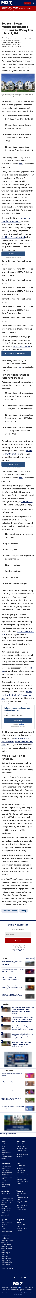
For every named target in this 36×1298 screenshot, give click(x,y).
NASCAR (4, 1229)
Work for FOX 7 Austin (6, 1203)
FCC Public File (5, 1210)
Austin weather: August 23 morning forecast (11, 1074)
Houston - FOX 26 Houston (22, 1229)
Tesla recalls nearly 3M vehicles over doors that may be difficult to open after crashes (12, 963)
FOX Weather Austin (7, 1175)
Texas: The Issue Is (22, 1175)
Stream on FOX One (5, 1237)
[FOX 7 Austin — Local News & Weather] (6, 3)
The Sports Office (6, 1172)
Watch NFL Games (7, 1240)
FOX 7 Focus (20, 1172)
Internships (4, 1206)
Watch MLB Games (7, 1247)
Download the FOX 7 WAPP (22, 1198)
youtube (21, 1277)
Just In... (4, 958)
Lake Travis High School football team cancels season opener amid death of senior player (23, 1019)
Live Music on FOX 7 (22, 1151)
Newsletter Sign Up (7, 1198)
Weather (20, 1191)
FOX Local (5, 1163)
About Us (5, 1191)
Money (23, 911)
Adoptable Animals (22, 1154)
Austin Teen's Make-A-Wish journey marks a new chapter (11, 1098)
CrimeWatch (20, 1168)
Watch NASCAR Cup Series (7, 1249)
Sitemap (3, 1159)
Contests (19, 1156)
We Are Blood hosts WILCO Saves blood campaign (12, 1107)
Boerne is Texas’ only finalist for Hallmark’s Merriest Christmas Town (22, 1044)
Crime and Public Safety (6, 1153)
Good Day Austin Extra (6, 1177)
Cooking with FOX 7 (22, 1148)
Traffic (3, 1146)
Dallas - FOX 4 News (21, 1225)
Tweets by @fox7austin (8, 1134)
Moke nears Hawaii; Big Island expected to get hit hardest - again (11, 994)
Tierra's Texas (5, 1168)
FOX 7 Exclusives (21, 1164)
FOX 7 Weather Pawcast (21, 1194)
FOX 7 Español (5, 1170)
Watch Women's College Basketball (6, 1261)
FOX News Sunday (6, 1156)
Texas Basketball (6, 1231)
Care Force (20, 1177)
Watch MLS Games (7, 1268)
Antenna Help (5, 1215)
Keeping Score (21, 1146)
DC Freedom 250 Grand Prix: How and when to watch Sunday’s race (12, 978)
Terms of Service (19, 951)
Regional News (20, 1221)
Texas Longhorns (6, 1222)
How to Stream (6, 1166)
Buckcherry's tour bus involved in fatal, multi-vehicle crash (12, 970)
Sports (4, 1220)
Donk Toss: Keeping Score (9, 1090)
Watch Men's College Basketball (6, 1257)
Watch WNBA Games (5, 1265)
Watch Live (27, 3)
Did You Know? (21, 1209)
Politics (3, 1150)
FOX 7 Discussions (22, 1181)
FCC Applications (6, 1213)
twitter (14, 1277)
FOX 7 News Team (7, 1200)
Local (3, 1144)
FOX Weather (20, 1207)
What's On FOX (6, 1193)
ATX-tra (19, 1183)
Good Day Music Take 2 (6, 1181)
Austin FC (4, 1224)
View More (30, 959)
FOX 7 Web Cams (22, 1205)
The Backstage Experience (5, 1185)
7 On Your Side (21, 1170)
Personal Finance (29, 39)
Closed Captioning (6, 1208)
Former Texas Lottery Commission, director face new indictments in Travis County (23, 1028)
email (25, 1277)
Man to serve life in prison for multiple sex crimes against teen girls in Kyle (22, 1036)
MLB (2, 1227)
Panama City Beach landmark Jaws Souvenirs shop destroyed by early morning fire (11, 987)
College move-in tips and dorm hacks (12, 1082)
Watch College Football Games (6, 1243)
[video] (30, 1075)
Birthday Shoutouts (22, 1144)
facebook (11, 1277)
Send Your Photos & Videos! (22, 1202)
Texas (3, 1148)
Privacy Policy (20, 949)
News (3, 1141)
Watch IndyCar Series (5, 1253)
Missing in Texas (21, 1179)
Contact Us (4, 1196)
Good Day (21, 1141)
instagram (18, 1277)
